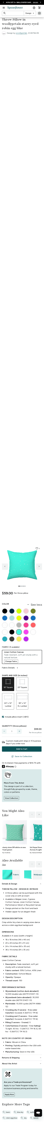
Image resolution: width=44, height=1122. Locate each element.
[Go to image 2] (20, 586)
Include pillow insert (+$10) (17, 717)
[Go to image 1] (19, 586)
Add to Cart (21, 749)
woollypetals (21, 33)
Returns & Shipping (22, 1057)
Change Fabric (11, 661)
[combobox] (30, 13)
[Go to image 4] (23, 586)
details (35, 2)
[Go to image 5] (24, 586)
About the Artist (22, 1063)
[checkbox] (3, 717)
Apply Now (9, 1094)
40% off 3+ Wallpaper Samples (19, 2)
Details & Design (22, 883)
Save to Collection (21, 756)
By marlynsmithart (36, 852)
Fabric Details (10, 667)
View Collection (11, 798)
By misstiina (6, 852)
